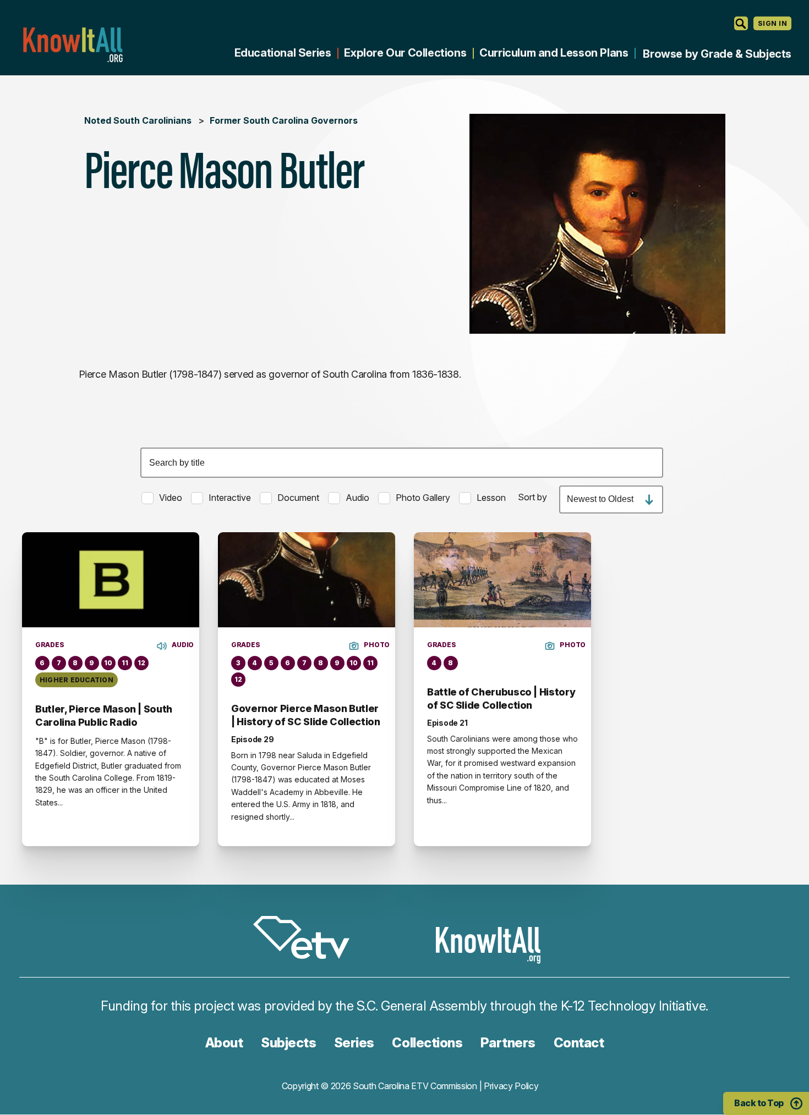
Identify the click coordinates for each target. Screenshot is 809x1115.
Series (354, 1043)
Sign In (772, 23)
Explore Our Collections (405, 52)
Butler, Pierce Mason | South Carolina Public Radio (103, 715)
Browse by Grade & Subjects (717, 53)
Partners (507, 1043)
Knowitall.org (73, 44)
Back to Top (759, 1102)
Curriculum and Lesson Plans (553, 52)
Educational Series (282, 52)
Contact (579, 1043)
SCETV (307, 939)
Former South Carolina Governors (284, 120)
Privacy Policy (511, 1085)
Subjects (288, 1043)
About (224, 1043)
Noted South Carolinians (138, 120)
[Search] (741, 23)
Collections (427, 1043)
